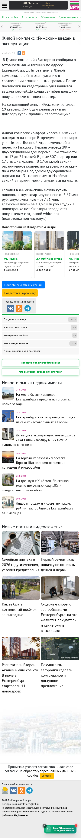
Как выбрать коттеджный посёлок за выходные (19, 609)
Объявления (48, 17)
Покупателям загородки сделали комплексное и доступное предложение (56, 675)
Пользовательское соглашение (37, 807)
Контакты (23, 815)
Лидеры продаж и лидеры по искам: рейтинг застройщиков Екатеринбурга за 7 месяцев (37, 508)
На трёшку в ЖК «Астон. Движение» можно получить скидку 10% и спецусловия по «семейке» (36, 485)
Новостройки (10, 17)
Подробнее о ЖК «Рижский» (23, 285)
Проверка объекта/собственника (40, 362)
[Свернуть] (45, 826)
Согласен (47, 775)
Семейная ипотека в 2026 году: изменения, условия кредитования (20, 564)
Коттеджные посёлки (40, 335)
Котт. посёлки (29, 17)
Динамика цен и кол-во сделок (22, 351)
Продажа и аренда (40, 319)
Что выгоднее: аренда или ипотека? (40, 371)
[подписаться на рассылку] (5, 790)
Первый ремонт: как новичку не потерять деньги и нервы (58, 564)
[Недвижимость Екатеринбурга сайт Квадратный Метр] (74, 5)
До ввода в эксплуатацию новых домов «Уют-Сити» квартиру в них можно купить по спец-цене (38, 440)
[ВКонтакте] (19, 53)
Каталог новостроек (40, 327)
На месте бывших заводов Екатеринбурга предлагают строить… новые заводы (36, 399)
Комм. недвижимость (40, 343)
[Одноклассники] (23, 53)
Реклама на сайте (11, 807)
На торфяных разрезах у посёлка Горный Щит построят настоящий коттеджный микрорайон (34, 463)
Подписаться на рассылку (19, 293)
